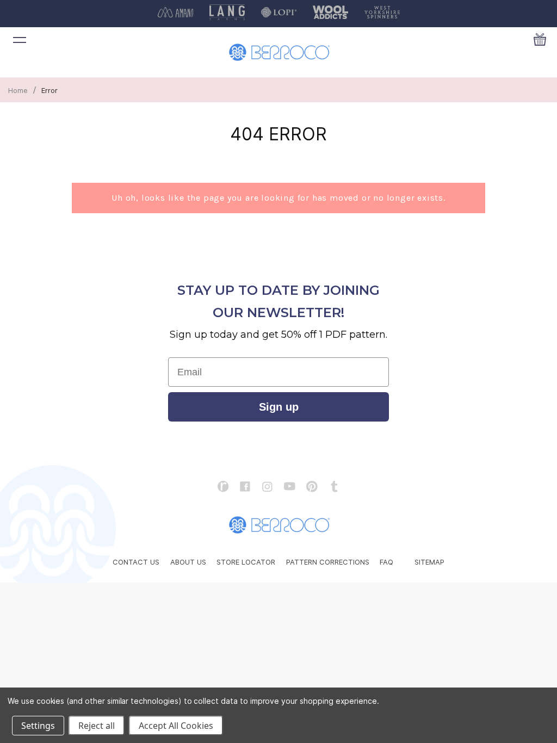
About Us (188, 562)
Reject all (96, 726)
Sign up (279, 407)
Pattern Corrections (327, 562)
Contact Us (136, 562)
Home (18, 90)
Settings (38, 726)
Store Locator (245, 562)
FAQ (386, 562)
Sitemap (429, 562)
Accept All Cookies (176, 726)
